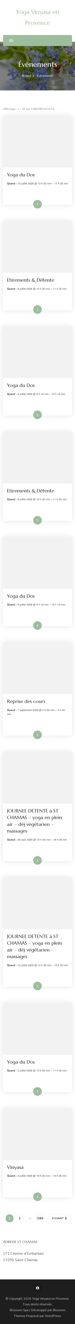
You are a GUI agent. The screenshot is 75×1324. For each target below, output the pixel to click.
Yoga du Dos (21, 175)
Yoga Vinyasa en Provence (50, 1298)
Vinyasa (15, 1167)
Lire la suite (31, 204)
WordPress (53, 1316)
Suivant (58, 1218)
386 (40, 1218)
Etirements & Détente (30, 280)
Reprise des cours (26, 701)
